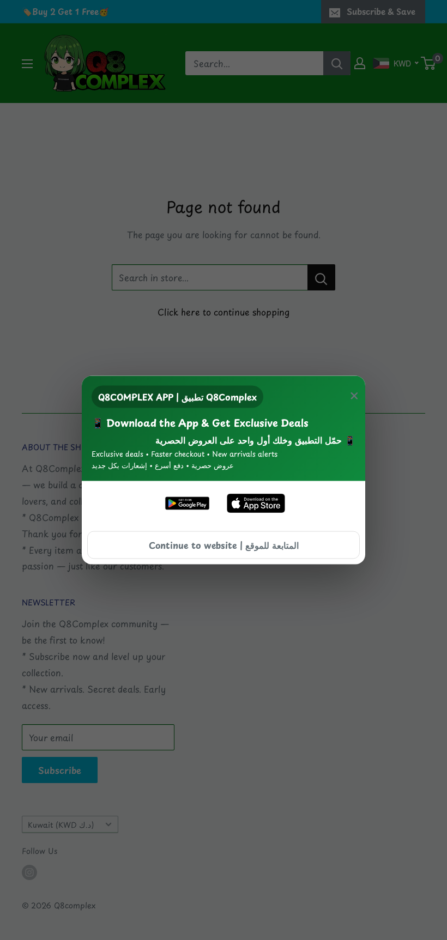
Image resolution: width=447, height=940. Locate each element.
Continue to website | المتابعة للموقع (224, 544)
